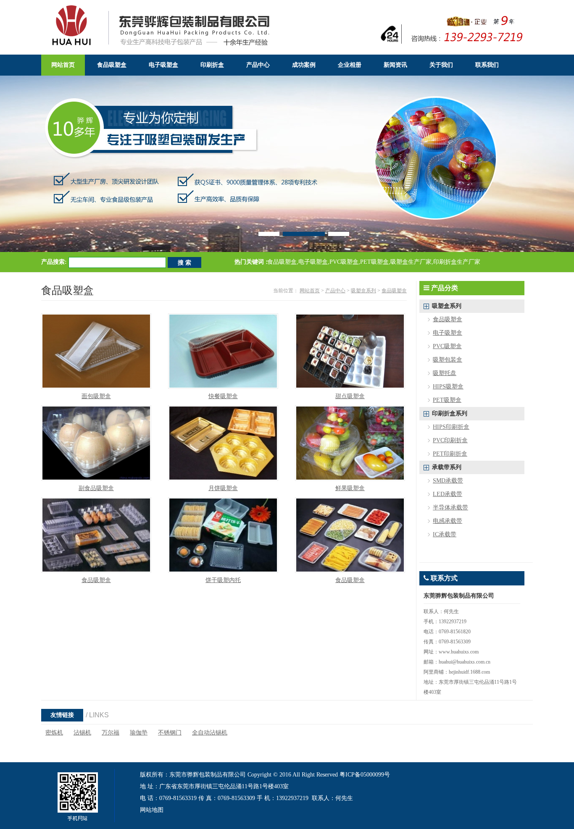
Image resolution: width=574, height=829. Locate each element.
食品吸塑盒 (394, 291)
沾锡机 (82, 732)
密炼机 (54, 732)
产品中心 (335, 291)
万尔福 (110, 732)
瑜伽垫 (138, 732)
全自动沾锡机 (209, 732)
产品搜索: (54, 262)
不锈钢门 (170, 732)
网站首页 (310, 291)
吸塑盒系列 (363, 291)
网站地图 (151, 810)
